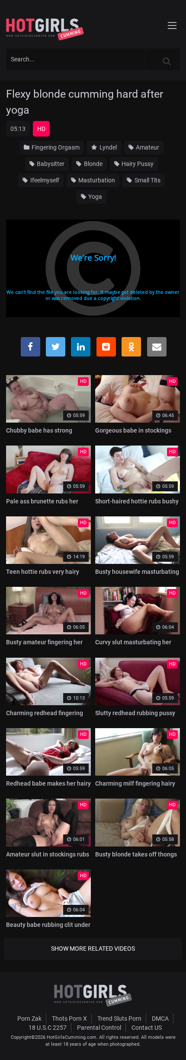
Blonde (93, 163)
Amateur (147, 147)
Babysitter (49, 163)
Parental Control (99, 1027)
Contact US (146, 1027)
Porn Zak (29, 1018)
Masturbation (96, 180)
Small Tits (146, 180)
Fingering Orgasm (55, 147)
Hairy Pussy (137, 163)
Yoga (94, 196)
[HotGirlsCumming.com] (45, 29)
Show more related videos (93, 948)
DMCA (160, 1018)
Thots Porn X (69, 1018)
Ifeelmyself (44, 180)
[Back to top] (171, 1042)
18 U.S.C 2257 (48, 1027)
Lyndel (107, 147)
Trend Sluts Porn (119, 1018)
